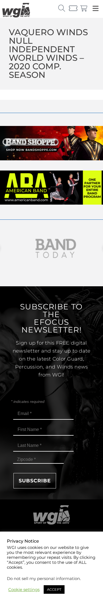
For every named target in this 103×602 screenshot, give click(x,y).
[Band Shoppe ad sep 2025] (51, 158)
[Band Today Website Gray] (51, 248)
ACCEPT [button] (54, 589)
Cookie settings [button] (24, 589)
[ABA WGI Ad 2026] (51, 203)
